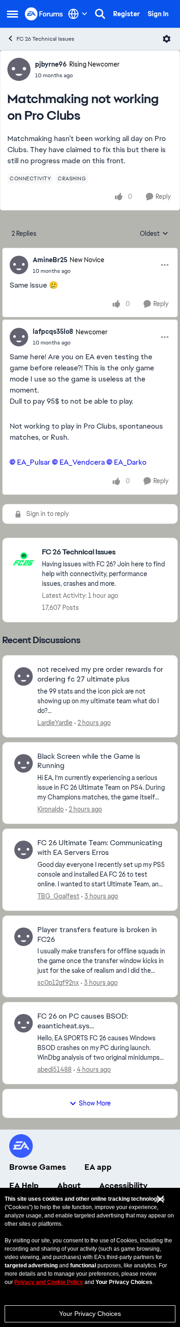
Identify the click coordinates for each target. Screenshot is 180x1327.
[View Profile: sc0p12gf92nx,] (23, 937)
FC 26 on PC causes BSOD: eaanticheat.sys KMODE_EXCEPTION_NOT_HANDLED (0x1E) (99, 1021)
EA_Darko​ (130, 462)
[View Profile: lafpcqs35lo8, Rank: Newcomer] (19, 337)
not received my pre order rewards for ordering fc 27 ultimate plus (100, 674)
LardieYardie (54, 723)
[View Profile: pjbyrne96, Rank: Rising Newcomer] (18, 69)
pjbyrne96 (51, 64)
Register (126, 14)
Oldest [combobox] (154, 234)
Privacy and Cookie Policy (48, 1282)
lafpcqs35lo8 (53, 331)
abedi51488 (54, 1069)
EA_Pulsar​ (33, 462)
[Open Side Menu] (12, 14)
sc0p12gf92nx (58, 982)
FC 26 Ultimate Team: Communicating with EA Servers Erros (99, 847)
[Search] (100, 13)
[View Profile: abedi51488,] (23, 1023)
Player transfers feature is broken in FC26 (97, 934)
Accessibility (123, 1185)
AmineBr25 (50, 260)
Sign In (158, 14)
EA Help (24, 1185)
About (69, 1185)
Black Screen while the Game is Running (88, 761)
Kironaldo (50, 809)
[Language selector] (77, 14)
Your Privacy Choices (90, 1313)
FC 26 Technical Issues (45, 39)
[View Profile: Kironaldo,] (23, 763)
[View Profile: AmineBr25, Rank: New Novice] (19, 265)
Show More (95, 1103)
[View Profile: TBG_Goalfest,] (23, 850)
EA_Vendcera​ (82, 462)
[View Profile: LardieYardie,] (23, 676)
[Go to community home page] (44, 13)
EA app (98, 1167)
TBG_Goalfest (58, 896)
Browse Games (37, 1167)
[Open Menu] (166, 38)
